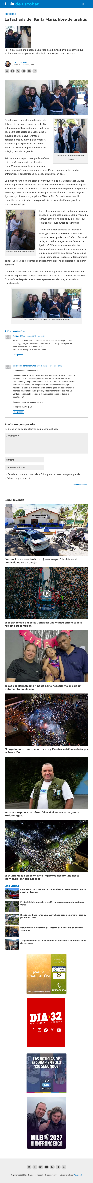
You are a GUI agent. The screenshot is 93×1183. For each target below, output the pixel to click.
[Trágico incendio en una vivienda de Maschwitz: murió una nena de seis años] (12, 944)
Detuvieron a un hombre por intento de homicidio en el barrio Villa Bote (51, 929)
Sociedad (10, 14)
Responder (18, 355)
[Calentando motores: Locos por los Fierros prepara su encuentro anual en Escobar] (12, 893)
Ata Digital (78, 1175)
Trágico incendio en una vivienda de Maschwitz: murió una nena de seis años (53, 941)
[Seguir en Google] (64, 1167)
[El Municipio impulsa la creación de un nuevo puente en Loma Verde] (12, 906)
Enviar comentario (80, 485)
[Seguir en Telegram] (58, 1167)
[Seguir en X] (29, 1167)
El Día (20, 4)
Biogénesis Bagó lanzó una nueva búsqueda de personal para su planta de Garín (53, 916)
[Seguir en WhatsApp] (52, 1167)
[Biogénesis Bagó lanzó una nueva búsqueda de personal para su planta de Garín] (12, 919)
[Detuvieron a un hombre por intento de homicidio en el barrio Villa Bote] (12, 931)
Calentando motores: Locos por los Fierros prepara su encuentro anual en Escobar (53, 890)
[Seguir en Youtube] (46, 1167)
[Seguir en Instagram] (40, 1167)
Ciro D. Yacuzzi (20, 62)
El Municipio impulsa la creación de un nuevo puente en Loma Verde (52, 903)
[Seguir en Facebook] (34, 1167)
